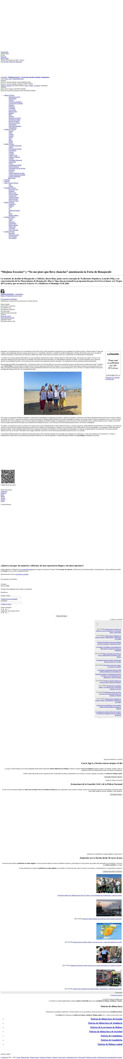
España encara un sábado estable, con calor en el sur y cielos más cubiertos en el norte (110, 687)
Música (3, 496)
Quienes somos (34, 1057)
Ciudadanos (12, 204)
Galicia (11, 163)
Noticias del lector (14, 235)
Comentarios (13, 299)
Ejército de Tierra (13, 201)
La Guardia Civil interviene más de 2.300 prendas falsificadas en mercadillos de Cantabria (109, 671)
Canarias (11, 152)
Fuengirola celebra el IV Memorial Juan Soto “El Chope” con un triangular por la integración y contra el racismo (108, 675)
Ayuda (18, 1057)
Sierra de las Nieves (14, 123)
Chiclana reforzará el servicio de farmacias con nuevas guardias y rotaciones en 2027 (109, 643)
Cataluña (11, 158)
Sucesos (11, 218)
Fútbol (2, 501)
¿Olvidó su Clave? (6, 604)
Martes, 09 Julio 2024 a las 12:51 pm (11, 296)
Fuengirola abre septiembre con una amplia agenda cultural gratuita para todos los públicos (109, 707)
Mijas (10, 115)
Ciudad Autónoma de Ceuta (16, 173)
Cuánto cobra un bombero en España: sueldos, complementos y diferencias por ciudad (108, 637)
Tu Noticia (37, 85)
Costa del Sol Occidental (16, 103)
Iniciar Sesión (4, 58)
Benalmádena (12, 98)
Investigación (12, 223)
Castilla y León (13, 155)
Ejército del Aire (13, 199)
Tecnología (12, 228)
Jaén (10, 139)
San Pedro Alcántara (18, 85)
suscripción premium (27, 569)
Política (6, 202)
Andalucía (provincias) (15, 145)
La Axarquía (12, 110)
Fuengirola (12, 106)
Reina (2, 494)
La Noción (4, 77)
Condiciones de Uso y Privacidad (75, 1057)
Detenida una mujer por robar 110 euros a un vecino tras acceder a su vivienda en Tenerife (110, 694)
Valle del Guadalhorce (15, 126)
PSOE (10, 214)
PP (9, 212)
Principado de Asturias (15, 149)
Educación (12, 222)
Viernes (3, 498)
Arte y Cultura (8, 183)
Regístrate (3, 57)
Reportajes (12, 233)
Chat (2, 79)
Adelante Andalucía (14, 210)
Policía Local (12, 192)
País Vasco (12, 170)
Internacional (11, 178)
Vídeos (31, 85)
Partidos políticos (13, 215)
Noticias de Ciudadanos (111, 1036)
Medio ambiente (13, 225)
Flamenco (3, 493)
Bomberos (11, 191)
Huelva (11, 137)
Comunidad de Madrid (15, 165)
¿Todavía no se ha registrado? (9, 599)
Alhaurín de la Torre (14, 97)
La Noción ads (109, 379)
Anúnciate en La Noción (112, 377)
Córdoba (11, 134)
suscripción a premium (21, 574)
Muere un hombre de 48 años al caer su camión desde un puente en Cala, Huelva (109, 655)
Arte (10, 184)
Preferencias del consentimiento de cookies (110, 1057)
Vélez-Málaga (13, 128)
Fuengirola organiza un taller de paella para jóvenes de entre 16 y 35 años (108, 661)
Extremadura (12, 162)
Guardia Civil (12, 196)
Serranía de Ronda (14, 121)
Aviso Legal (61, 1057)
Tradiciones (4, 491)
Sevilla (11, 142)
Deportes (6, 181)
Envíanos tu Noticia (45, 1057)
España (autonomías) (15, 176)
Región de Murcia (14, 166)
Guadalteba (12, 108)
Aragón (11, 147)
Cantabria (11, 154)
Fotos (26, 85)
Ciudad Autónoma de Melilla (17, 175)
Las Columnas (13, 236)
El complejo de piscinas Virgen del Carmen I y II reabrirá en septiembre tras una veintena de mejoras (108, 713)
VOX (10, 207)
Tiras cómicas (12, 238)
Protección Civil (13, 189)
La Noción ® (4, 1057)
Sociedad (7, 217)
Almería (11, 131)
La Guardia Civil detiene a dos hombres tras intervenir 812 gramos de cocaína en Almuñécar (108, 648)
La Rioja (11, 171)
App (10, 79)
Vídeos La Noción (6, 85)
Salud (10, 220)
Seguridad (7, 188)
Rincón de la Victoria (15, 118)
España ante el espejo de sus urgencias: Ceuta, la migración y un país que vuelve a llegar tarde (108, 630)
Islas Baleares (12, 150)
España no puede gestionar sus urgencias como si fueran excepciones (110, 681)
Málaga (6, 95)
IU (9, 209)
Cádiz (10, 132)
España (6, 144)
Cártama (11, 100)
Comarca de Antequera (15, 102)
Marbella (11, 113)
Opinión (6, 231)
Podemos (11, 205)
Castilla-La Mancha (14, 157)
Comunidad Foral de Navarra (17, 168)
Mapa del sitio (25, 1057)
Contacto (54, 1057)
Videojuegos (12, 227)
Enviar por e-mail (6, 316)
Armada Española (14, 197)
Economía (7, 179)
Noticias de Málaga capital (110, 1044)
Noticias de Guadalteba (111, 1040)
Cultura (11, 186)
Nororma (11, 116)
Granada (11, 136)
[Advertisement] (55, 13)
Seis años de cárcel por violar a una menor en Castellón (112, 666)
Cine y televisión (13, 230)
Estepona (11, 105)
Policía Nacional (13, 194)
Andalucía (7, 129)
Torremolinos (12, 124)
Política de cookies (91, 1057)
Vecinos (3, 499)
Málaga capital (13, 111)
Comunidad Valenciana (15, 160)
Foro (6, 79)
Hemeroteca (44, 85)
